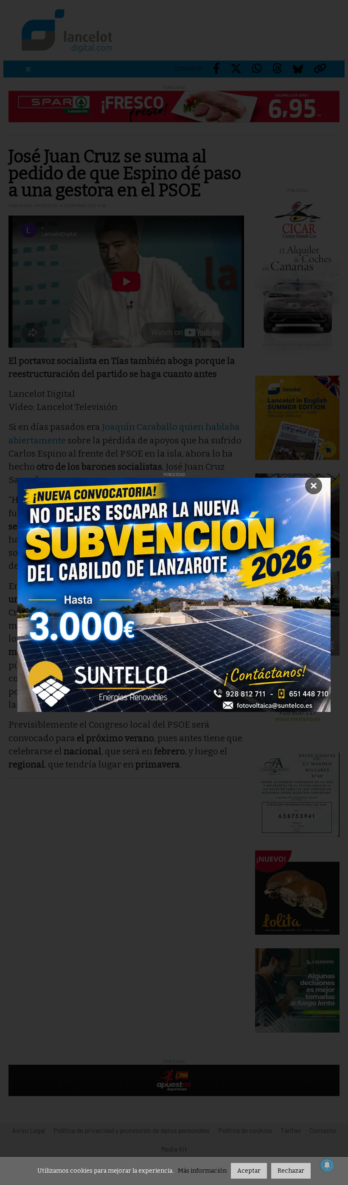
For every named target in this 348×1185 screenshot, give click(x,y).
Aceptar (249, 1170)
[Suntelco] (174, 595)
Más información (202, 1170)
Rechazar (291, 1170)
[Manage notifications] (327, 1165)
